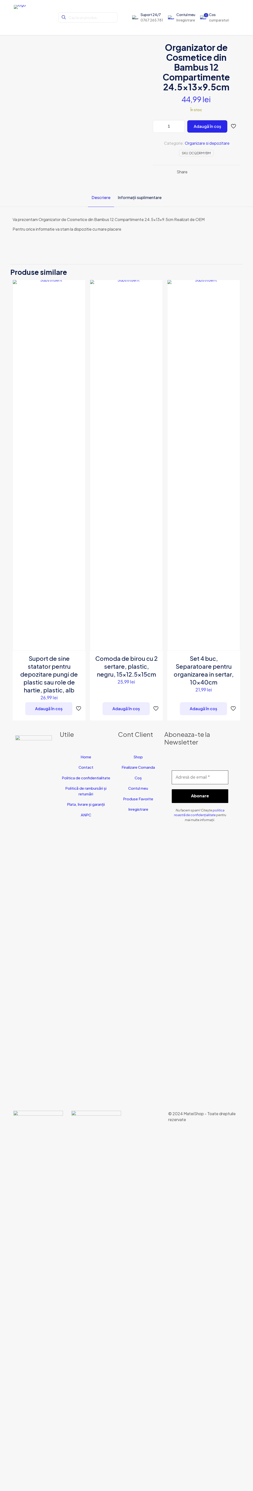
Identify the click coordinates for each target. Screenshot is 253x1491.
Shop (138, 756)
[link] (38, 1296)
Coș (138, 777)
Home (86, 756)
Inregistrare (138, 809)
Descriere (101, 197)
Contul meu (138, 788)
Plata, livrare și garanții (86, 804)
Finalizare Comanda (138, 767)
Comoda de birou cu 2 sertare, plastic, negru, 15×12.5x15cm (126, 666)
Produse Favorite (138, 798)
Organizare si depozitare (207, 143)
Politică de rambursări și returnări (85, 791)
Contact (86, 767)
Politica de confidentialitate (86, 777)
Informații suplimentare (140, 197)
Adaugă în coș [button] (49, 708)
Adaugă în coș (207, 126)
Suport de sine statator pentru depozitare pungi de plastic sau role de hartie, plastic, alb (49, 674)
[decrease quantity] (158, 126)
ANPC (86, 814)
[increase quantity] (179, 126)
